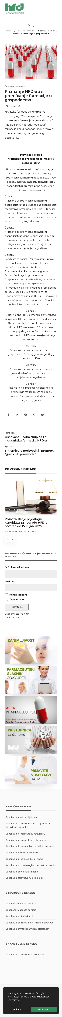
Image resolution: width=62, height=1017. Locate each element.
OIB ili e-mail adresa (17, 567)
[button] (20, 1000)
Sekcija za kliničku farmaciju (22, 852)
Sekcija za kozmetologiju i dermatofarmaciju (31, 865)
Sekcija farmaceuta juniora (21, 903)
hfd (6, 106)
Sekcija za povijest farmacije (22, 871)
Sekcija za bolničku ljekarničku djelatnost (29, 922)
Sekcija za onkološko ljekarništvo (24, 859)
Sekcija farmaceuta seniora (21, 910)
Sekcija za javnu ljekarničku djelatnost (27, 928)
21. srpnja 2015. (15, 106)
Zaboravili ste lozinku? (17, 613)
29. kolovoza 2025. (31, 531)
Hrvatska (12, 510)
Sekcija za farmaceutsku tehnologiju (26, 840)
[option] (31, 506)
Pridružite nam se (14, 617)
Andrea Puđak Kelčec (14, 531)
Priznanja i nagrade (25, 31)
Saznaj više (14, 1000)
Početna (9, 31)
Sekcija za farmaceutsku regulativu (25, 833)
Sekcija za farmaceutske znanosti (25, 954)
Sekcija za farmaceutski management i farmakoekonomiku (28, 825)
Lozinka (9, 581)
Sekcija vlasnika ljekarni (19, 916)
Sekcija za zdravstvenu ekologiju (24, 877)
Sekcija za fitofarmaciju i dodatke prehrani (30, 846)
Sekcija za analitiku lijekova (21, 817)
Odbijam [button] (16, 1009)
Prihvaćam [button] (44, 1009)
